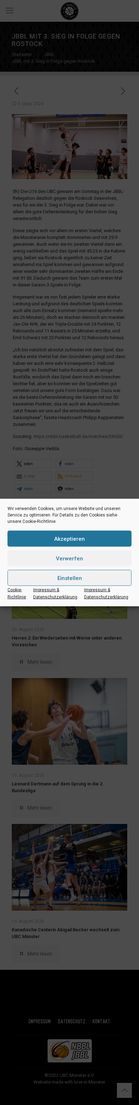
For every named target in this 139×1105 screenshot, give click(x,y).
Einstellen (69, 578)
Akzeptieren (69, 538)
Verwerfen (69, 558)
